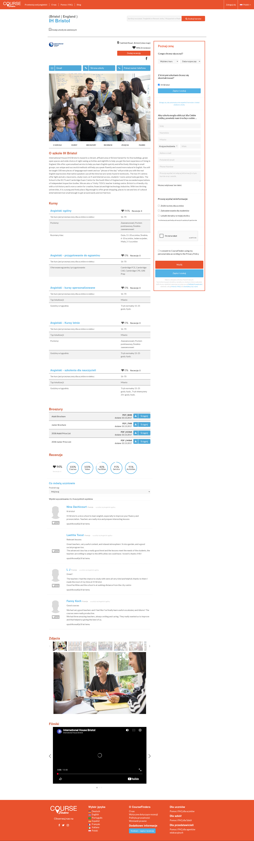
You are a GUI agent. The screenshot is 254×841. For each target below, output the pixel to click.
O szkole (57, 145)
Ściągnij (144, 416)
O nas (53, 4)
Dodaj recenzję (134, 53)
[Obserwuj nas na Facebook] (59, 825)
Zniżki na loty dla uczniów (172, 205)
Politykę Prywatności (195, 284)
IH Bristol (165, 84)
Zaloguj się (231, 4)
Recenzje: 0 (135, 255)
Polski (245, 4)
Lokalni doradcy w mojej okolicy (175, 215)
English (95, 814)
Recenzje (108, 145)
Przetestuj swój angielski (36, 4)
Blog (79, 4)
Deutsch (95, 811)
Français (95, 824)
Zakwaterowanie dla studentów (175, 210)
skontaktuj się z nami (190, 286)
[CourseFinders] (12, 4)
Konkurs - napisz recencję (142, 830)
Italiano (95, 827)
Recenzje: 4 (137, 211)
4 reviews (145, 48)
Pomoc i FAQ (67, 4)
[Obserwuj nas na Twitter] (63, 825)
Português (96, 817)
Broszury (91, 145)
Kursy (74, 145)
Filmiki (142, 145)
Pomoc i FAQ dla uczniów (182, 811)
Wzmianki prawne (138, 821)
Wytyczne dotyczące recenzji (143, 814)
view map (145, 43)
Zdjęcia (125, 145)
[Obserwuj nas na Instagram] (68, 825)
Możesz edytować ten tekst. (170, 185)
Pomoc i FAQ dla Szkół (181, 820)
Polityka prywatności (139, 817)
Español (95, 821)
